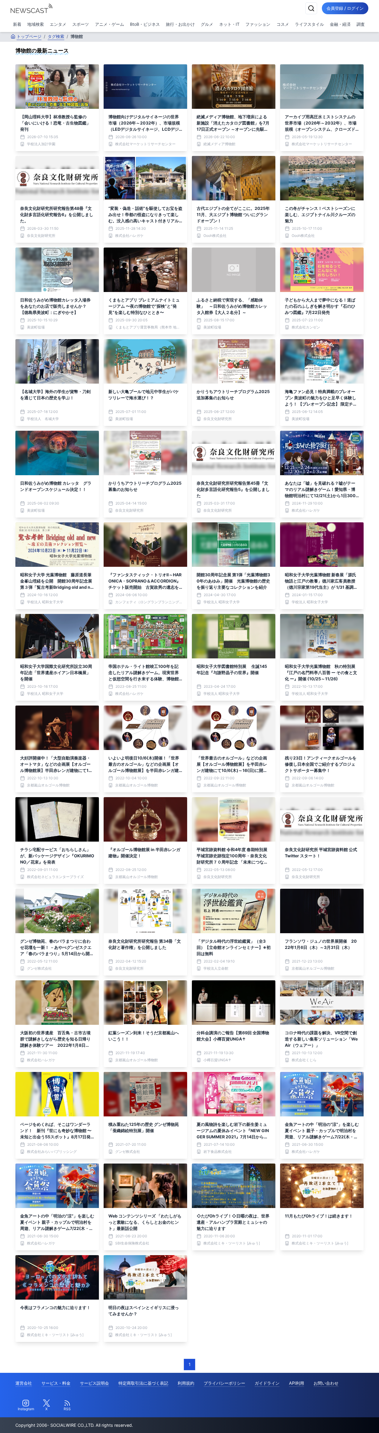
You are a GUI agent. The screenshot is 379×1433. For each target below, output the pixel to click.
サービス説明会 (94, 1383)
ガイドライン (267, 1383)
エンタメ (58, 24)
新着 (17, 24)
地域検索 (35, 24)
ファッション (257, 24)
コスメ (283, 24)
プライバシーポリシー (224, 1383)
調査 (360, 24)
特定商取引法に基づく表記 (143, 1383)
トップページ (29, 36)
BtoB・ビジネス (145, 24)
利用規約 (186, 1383)
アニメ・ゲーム (109, 24)
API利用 (296, 1383)
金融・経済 (340, 24)
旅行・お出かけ (180, 24)
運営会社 (23, 1383)
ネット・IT (229, 24)
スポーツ (80, 24)
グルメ (207, 24)
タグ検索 (56, 36)
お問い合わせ (326, 1383)
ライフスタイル (309, 24)
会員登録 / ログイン (345, 8)
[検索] (311, 8)
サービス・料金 (55, 1383)
